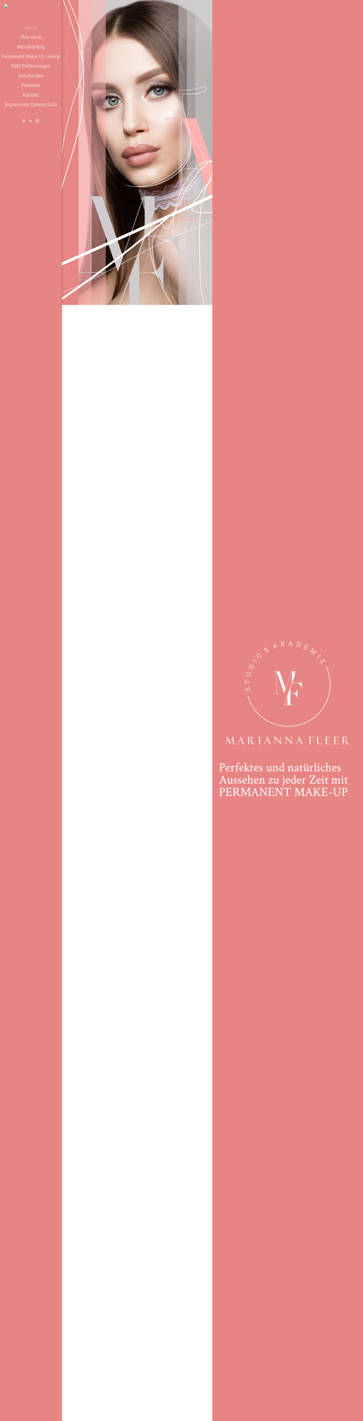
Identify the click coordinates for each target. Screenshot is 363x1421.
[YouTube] (31, 120)
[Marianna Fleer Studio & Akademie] (31, 11)
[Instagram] (37, 120)
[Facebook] (24, 120)
